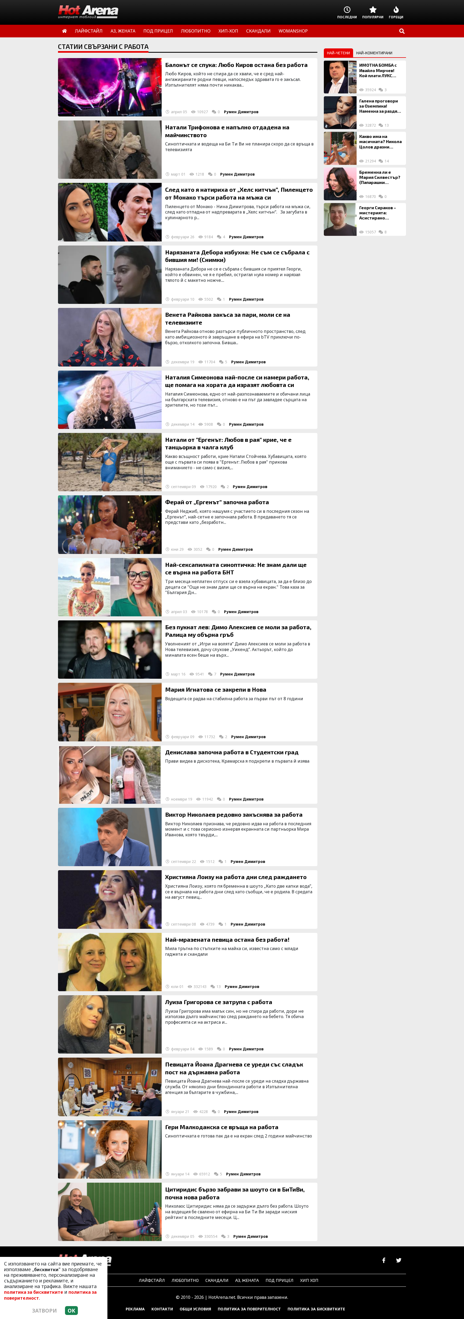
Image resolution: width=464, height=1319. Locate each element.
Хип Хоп (309, 1280)
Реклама (135, 1308)
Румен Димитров (241, 111)
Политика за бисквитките (316, 1308)
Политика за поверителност (249, 1308)
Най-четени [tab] (338, 53)
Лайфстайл (152, 1280)
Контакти (162, 1308)
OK (71, 1310)
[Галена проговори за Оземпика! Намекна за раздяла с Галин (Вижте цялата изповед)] (340, 112)
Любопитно (185, 1280)
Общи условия (195, 1308)
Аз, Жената (247, 1280)
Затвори (44, 1310)
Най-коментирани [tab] (374, 53)
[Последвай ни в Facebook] (384, 1260)
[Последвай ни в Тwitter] (399, 1260)
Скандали (217, 1280)
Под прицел (279, 1280)
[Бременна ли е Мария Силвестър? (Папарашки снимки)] (340, 184)
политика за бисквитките (33, 1292)
